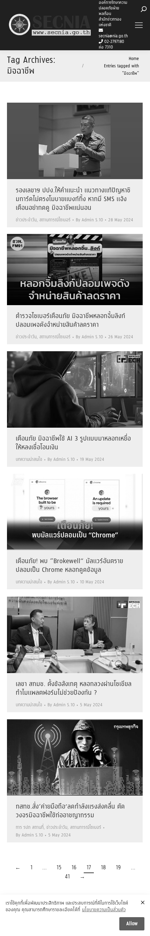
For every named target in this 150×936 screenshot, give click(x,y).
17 (89, 867)
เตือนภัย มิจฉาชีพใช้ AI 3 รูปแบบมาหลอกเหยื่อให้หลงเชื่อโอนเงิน (73, 443)
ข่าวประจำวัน (26, 220)
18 (103, 867)
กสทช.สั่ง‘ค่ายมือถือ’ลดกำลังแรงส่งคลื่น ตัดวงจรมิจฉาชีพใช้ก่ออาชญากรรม (70, 811)
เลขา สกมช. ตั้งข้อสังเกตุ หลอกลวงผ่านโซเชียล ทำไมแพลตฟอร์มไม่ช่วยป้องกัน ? (74, 688)
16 (74, 867)
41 (67, 876)
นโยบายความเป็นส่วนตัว (104, 910)
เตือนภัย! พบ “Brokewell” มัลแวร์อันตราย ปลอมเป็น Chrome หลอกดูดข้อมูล (69, 565)
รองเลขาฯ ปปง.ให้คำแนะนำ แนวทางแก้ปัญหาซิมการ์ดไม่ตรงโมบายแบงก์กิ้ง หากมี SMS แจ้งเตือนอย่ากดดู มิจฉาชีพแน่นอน (73, 199)
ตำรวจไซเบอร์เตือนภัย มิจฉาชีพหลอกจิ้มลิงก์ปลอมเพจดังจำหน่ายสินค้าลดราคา (70, 320)
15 (59, 867)
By (89, 220)
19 (118, 867)
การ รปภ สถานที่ (30, 827)
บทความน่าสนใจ (29, 459)
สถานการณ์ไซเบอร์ (54, 220)
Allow (131, 924)
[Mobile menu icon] (139, 25)
